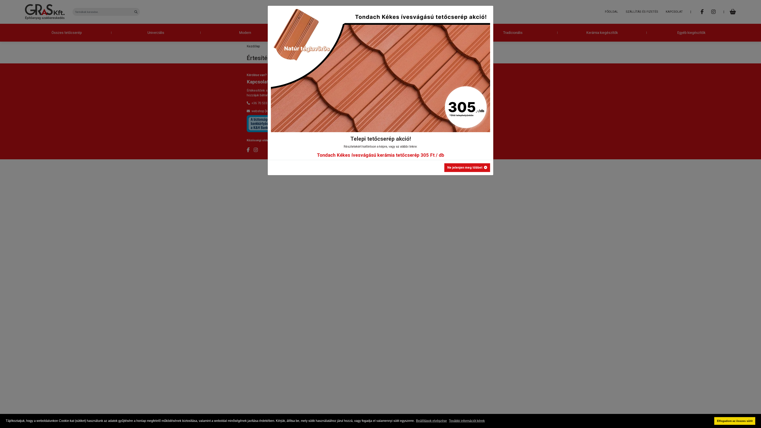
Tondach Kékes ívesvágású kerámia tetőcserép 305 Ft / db (380, 155)
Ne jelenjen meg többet (464, 167)
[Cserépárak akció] (380, 72)
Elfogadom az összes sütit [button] (735, 420)
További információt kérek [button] (467, 420)
